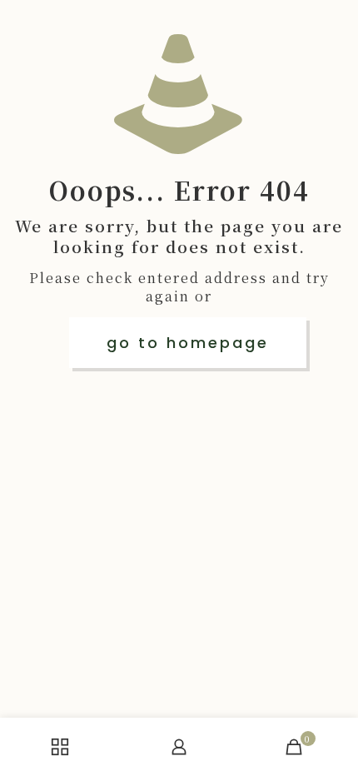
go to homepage (188, 342)
